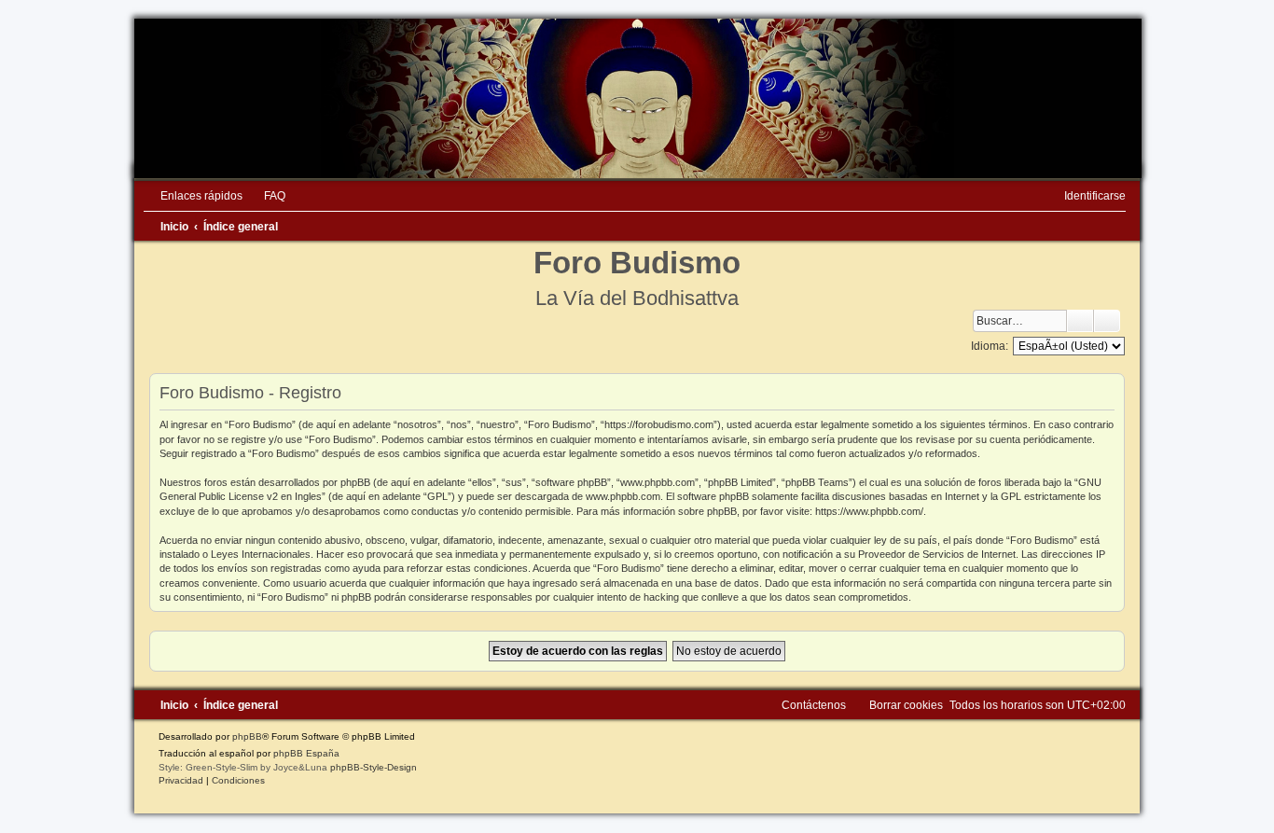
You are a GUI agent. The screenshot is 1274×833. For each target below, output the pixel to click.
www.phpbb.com (623, 496)
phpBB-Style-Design (373, 767)
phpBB (247, 736)
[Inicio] (637, 98)
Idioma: (989, 346)
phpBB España (306, 753)
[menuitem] (266, 195)
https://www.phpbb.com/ (869, 511)
